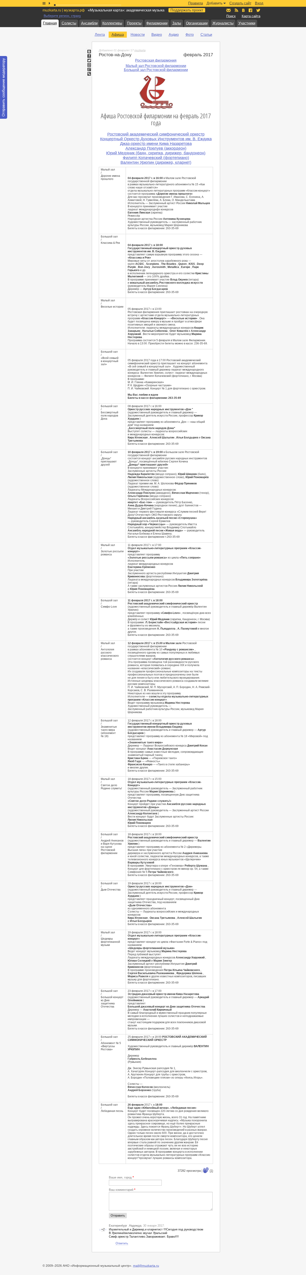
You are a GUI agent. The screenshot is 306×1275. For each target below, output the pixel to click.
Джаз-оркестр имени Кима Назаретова (156, 143)
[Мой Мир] (89, 65)
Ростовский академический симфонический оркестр (156, 134)
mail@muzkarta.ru (146, 1265)
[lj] (89, 74)
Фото (189, 35)
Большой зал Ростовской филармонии (156, 70)
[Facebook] (89, 56)
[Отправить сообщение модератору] (3, 87)
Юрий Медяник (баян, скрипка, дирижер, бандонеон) (155, 153)
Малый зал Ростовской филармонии (156, 66)
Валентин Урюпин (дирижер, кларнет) (156, 162)
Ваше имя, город (121, 1177)
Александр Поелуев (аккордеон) (155, 148)
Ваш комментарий (122, 1189)
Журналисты (223, 23)
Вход (259, 3)
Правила (195, 3)
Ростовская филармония (156, 60)
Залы (176, 23)
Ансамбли (89, 23)
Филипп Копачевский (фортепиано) (156, 157)
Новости (138, 35)
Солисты (69, 23)
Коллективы (112, 23)
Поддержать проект (186, 10)
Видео (156, 35)
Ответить (122, 1243)
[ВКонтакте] (89, 51)
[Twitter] (89, 60)
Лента (100, 35)
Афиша (118, 35)
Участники (246, 23)
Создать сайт (240, 3)
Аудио (174, 35)
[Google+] (89, 69)
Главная (50, 23)
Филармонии (157, 23)
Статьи (206, 35)
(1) (211, 1170)
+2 (103, 1229)
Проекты (134, 23)
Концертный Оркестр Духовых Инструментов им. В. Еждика (156, 139)
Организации (197, 23)
